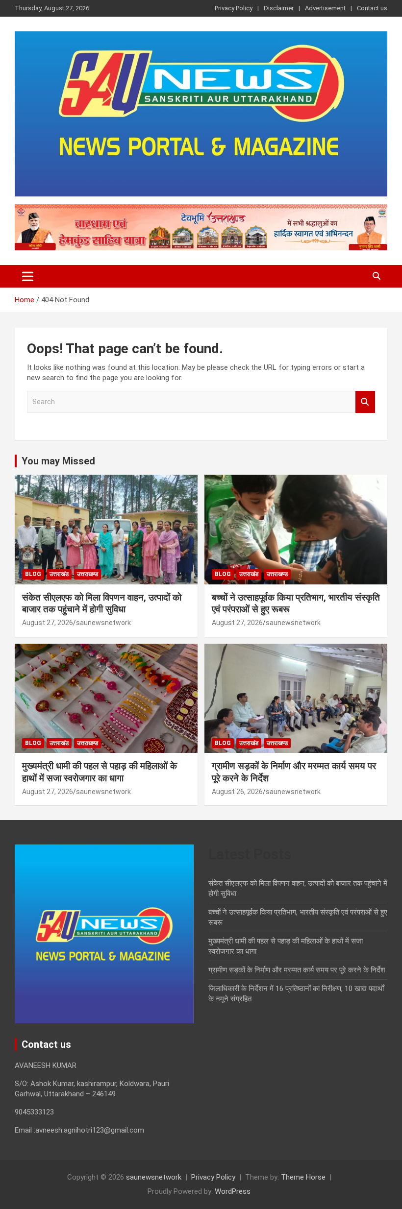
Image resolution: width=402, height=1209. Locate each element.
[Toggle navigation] (28, 276)
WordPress (233, 1191)
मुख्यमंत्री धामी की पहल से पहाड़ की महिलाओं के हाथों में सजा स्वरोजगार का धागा (99, 772)
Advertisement (325, 8)
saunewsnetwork (103, 623)
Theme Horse (303, 1177)
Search (365, 402)
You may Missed (58, 461)
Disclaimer (279, 8)
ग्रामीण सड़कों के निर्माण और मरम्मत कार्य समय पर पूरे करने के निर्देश (296, 970)
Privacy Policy (233, 8)
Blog (33, 574)
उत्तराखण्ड (87, 574)
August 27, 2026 (47, 623)
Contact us (372, 8)
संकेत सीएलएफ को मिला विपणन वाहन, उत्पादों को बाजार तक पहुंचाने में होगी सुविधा (101, 603)
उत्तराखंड (59, 574)
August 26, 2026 (237, 792)
